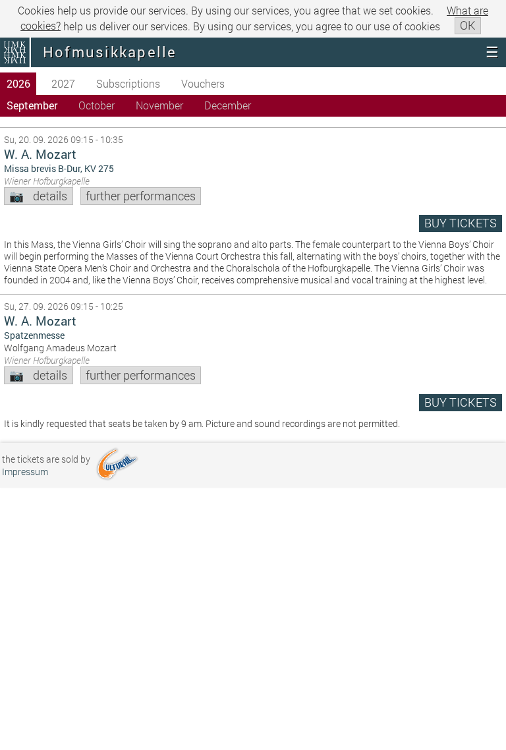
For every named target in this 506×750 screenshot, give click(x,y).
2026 (18, 83)
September (32, 105)
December (227, 105)
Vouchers (203, 83)
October (96, 105)
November (159, 105)
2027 (63, 83)
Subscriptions (128, 83)
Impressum (25, 471)
